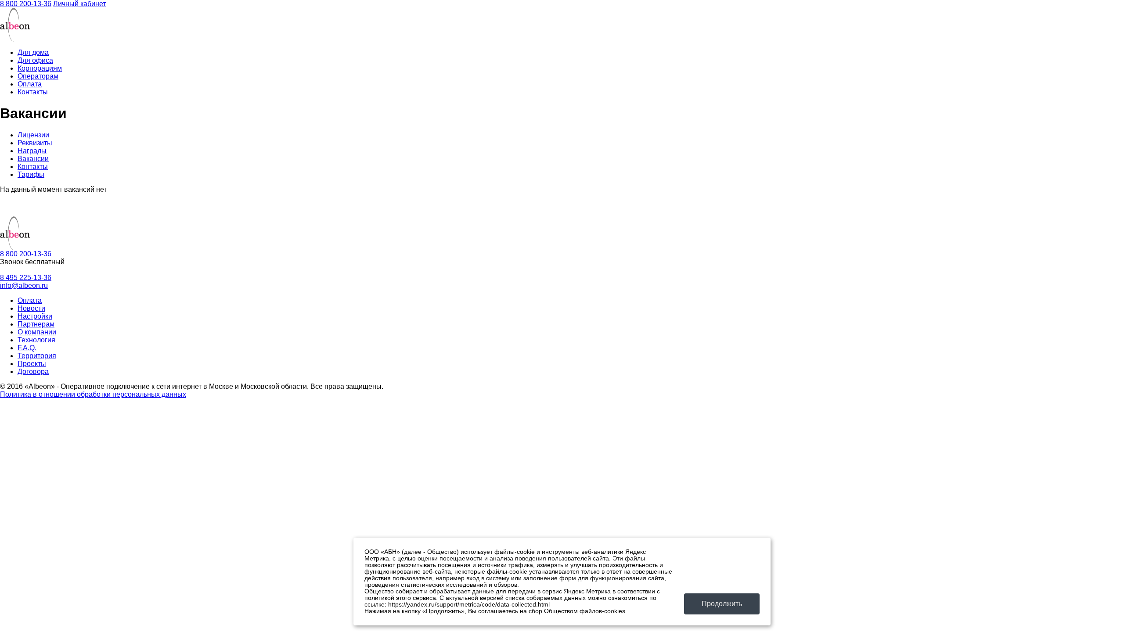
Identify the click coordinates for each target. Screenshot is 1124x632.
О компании (37, 332)
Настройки (35, 316)
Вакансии (33, 158)
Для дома (33, 52)
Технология (36, 340)
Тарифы (31, 174)
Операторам (38, 76)
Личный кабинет (79, 3)
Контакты (33, 92)
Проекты (32, 363)
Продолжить (722, 603)
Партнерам (36, 324)
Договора (33, 371)
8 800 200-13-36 (25, 3)
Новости (31, 308)
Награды (32, 150)
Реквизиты (35, 143)
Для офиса (35, 60)
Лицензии (33, 135)
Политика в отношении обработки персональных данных (93, 394)
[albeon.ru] (15, 39)
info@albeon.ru (24, 285)
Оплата (30, 84)
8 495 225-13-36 (25, 277)
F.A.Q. (27, 348)
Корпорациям (40, 68)
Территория (37, 355)
